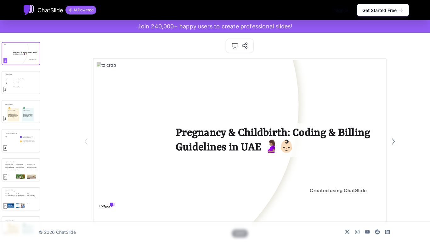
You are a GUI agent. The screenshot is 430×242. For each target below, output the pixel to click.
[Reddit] (377, 232)
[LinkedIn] (387, 232)
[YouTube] (367, 232)
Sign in (341, 10)
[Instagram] (357, 232)
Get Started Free (379, 10)
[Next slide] (393, 141)
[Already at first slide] (86, 141)
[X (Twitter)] (347, 232)
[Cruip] (29, 10)
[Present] (234, 46)
